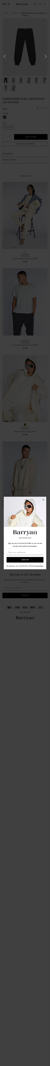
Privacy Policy (39, 566)
